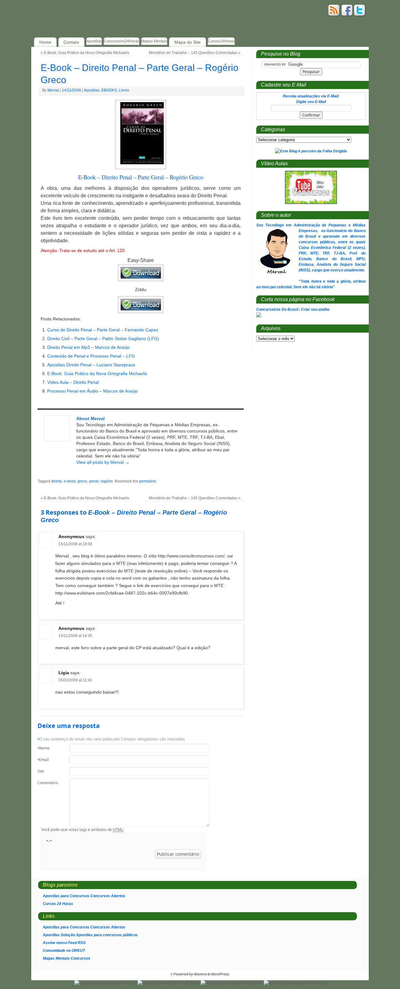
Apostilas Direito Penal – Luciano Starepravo (91, 364)
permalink (147, 481)
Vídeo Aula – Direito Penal (73, 382)
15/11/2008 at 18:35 (75, 636)
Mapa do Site (187, 42)
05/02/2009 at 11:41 (75, 680)
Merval (53, 90)
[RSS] (334, 11)
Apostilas (91, 90)
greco (82, 481)
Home (45, 42)
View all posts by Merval (102, 462)
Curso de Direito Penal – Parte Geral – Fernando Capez (102, 329)
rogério (107, 481)
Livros (124, 90)
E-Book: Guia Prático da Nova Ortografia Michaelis (85, 53)
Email (43, 760)
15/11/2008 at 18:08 (75, 544)
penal (94, 481)
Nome (44, 748)
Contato (71, 42)
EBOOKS (109, 90)
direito (56, 481)
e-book (70, 481)
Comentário (46, 782)
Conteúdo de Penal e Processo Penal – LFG (91, 356)
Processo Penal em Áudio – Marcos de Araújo (92, 390)
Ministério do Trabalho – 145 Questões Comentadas (195, 53)
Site (41, 771)
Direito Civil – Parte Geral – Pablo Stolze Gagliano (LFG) (103, 338)
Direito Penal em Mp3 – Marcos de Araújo (88, 347)
